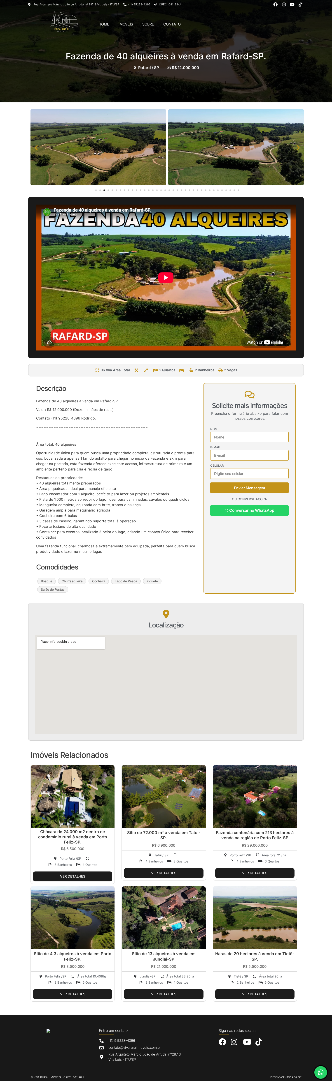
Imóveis (126, 24)
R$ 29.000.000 (255, 845)
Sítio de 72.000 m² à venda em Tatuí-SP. (163, 835)
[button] (36, 147)
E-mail (215, 447)
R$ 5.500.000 (255, 966)
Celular (217, 465)
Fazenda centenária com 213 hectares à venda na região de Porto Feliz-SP (255, 835)
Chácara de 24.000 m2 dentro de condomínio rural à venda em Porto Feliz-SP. (72, 837)
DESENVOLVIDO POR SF (286, 1077)
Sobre (148, 24)
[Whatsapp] (320, 1072)
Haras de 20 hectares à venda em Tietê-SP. (254, 956)
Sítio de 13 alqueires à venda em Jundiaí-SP (164, 956)
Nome (214, 429)
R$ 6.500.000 (72, 848)
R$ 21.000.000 (163, 966)
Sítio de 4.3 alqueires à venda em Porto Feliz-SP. (72, 956)
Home (103, 24)
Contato (172, 24)
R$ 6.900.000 (163, 845)
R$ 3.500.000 (72, 966)
